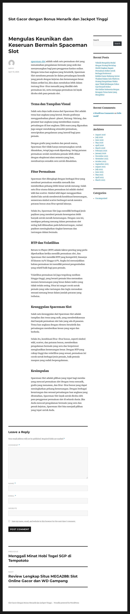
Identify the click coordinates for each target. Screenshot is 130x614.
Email (12, 496)
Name (12, 483)
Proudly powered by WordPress (66, 603)
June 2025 (99, 172)
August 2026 (100, 135)
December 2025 (101, 156)
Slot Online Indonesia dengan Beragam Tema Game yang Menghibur (107, 92)
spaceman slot (38, 61)
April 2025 (99, 177)
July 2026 (99, 137)
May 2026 (99, 143)
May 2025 (99, 175)
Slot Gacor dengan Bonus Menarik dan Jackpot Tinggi (58, 19)
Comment (14, 445)
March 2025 (100, 180)
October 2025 (100, 161)
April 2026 (99, 145)
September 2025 (102, 164)
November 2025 (101, 159)
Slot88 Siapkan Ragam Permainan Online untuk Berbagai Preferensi (105, 71)
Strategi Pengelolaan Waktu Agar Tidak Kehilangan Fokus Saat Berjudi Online (107, 84)
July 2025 (99, 169)
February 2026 (101, 151)
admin (11, 68)
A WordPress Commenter (103, 113)
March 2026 (100, 148)
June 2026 (99, 140)
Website (12, 508)
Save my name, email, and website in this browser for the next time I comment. (44, 521)
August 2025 (100, 167)
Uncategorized (101, 198)
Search (96, 40)
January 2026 (100, 153)
